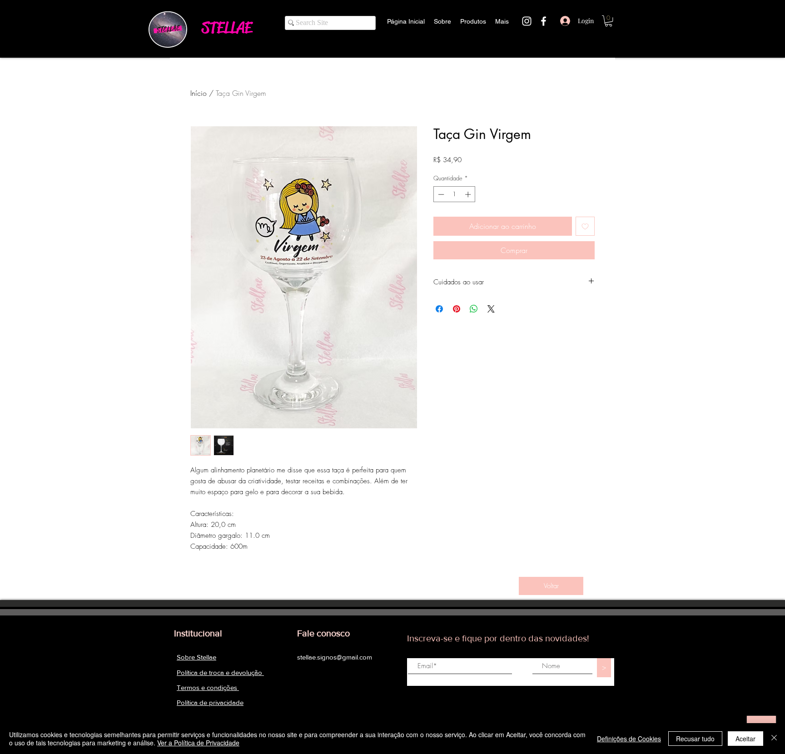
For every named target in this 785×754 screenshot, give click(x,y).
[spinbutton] (454, 194)
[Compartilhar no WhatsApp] (473, 308)
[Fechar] (774, 738)
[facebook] (543, 21)
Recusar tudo (695, 738)
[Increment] (468, 194)
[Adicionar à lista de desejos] (585, 226)
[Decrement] (440, 194)
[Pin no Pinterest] (456, 308)
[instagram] (527, 21)
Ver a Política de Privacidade (198, 742)
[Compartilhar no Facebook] (439, 308)
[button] (608, 20)
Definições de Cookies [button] (629, 738)
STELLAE (227, 27)
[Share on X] (491, 308)
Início (198, 93)
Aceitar (745, 738)
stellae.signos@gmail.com (334, 657)
